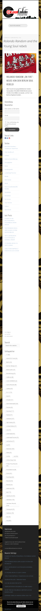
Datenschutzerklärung (11, 159)
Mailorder (10, 449)
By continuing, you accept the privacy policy (12, 124)
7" (8, 354)
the (8, 517)
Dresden (9, 400)
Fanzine (9, 407)
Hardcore (10, 418)
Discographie (8, 162)
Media (6, 176)
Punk (9, 473)
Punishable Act (11, 469)
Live (8, 430)
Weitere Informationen (27, 604)
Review (9, 484)
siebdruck (10, 488)
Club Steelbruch (9, 152)
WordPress (8, 609)
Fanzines (10, 411)
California (9, 377)
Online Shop (11, 460)
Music (6, 183)
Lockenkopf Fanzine (10, 173)
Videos (7, 206)
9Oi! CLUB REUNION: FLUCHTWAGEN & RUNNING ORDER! (10, 238)
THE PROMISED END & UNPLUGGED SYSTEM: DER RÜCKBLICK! (11, 230)
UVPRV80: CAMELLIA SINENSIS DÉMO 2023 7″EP (18, 595)
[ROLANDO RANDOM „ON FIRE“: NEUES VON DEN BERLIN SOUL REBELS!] (20, 63)
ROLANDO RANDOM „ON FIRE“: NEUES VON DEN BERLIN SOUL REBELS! (19, 80)
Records (9, 481)
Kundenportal (8, 169)
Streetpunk (10, 509)
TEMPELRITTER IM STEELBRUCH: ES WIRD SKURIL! (18, 586)
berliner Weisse (11, 366)
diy (8, 396)
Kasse (6, 166)
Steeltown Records (11, 504)
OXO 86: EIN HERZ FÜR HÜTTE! (13, 583)
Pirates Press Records (11, 465)
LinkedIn (28, 30)
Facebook (12, 30)
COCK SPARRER (11, 381)
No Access (8, 199)
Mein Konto (8, 180)
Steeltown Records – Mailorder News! (15, 579)
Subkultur (10, 513)
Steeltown (10, 499)
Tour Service (8, 203)
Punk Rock (10, 477)
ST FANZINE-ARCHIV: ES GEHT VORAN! (15, 572)
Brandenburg (10, 373)
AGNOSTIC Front (11, 358)
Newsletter (8, 192)
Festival (9, 415)
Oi (8, 456)
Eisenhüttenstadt (12, 403)
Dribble (24, 30)
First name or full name (12, 109)
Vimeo (20, 30)
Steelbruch (10, 496)
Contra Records (11, 385)
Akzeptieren (21, 606)
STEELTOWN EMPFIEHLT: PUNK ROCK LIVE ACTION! (19, 576)
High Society (10, 422)
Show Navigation (32, 17)
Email (6, 115)
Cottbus (9, 388)
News (8, 452)
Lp (8, 445)
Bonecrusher (10, 369)
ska (8, 492)
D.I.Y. (9, 392)
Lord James (10, 441)
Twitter (16, 30)
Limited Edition (11, 426)
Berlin (9, 362)
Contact (7, 155)
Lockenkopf (10, 433)
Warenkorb (8, 210)
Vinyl (8, 520)
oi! (16, 456)
